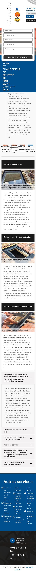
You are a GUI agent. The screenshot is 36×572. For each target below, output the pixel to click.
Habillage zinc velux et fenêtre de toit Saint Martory (30, 517)
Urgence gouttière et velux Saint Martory (19, 498)
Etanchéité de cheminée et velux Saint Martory (7, 494)
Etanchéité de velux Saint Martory (19, 510)
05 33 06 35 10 (8, 8)
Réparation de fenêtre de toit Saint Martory (8, 508)
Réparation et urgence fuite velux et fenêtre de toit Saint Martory (30, 501)
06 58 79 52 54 (8, 21)
